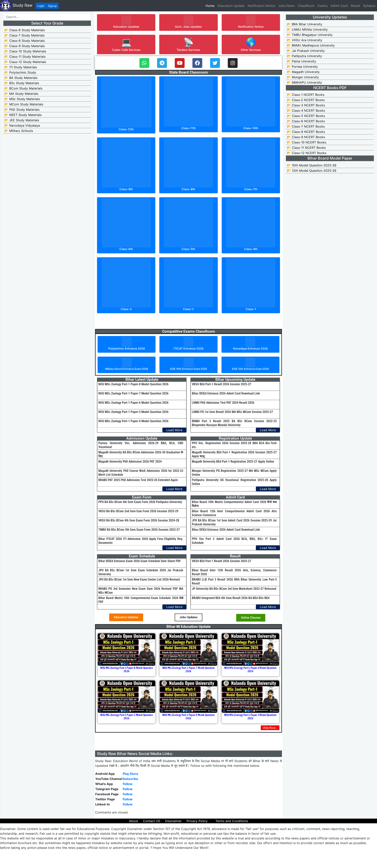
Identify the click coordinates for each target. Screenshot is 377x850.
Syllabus (369, 6)
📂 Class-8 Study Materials (24, 41)
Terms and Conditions (231, 821)
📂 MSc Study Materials (22, 99)
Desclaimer (173, 821)
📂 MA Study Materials (21, 94)
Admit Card (339, 6)
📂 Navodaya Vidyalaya (22, 125)
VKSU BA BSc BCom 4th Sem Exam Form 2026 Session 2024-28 (138, 520)
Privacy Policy (197, 821)
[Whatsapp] (144, 63)
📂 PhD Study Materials (21, 109)
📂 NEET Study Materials (23, 115)
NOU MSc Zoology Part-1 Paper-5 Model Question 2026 (133, 412)
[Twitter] (215, 63)
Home (211, 6)
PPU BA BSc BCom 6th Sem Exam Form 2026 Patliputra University (140, 502)
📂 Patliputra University (304, 56)
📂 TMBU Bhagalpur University (310, 35)
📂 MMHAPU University (304, 82)
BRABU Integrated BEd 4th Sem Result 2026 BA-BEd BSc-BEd (230, 598)
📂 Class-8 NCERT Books (306, 132)
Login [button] (40, 5)
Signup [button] (52, 5)
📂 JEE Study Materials (21, 120)
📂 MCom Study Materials (23, 104)
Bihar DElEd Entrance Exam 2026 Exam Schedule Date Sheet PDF (139, 561)
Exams (323, 6)
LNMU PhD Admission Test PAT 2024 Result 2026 (223, 402)
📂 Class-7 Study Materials (24, 35)
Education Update (231, 6)
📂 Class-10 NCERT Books (306, 142)
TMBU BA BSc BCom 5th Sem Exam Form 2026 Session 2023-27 (139, 529)
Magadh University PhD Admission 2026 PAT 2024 (130, 461)
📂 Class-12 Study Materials (25, 62)
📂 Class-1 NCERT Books (305, 95)
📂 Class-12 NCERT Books (306, 153)
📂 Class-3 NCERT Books (306, 105)
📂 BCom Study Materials (23, 88)
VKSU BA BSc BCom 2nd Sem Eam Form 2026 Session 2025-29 (138, 511)
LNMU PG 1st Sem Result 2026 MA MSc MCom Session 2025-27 (232, 412)
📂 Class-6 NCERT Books (306, 121)
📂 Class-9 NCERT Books (306, 137)
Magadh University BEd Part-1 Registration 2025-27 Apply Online (233, 461)
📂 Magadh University (303, 72)
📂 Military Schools (18, 131)
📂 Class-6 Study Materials (24, 30)
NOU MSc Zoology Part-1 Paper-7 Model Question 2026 (133, 393)
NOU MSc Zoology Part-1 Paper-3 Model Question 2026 (250, 716)
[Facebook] (197, 63)
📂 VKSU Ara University (304, 40)
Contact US (151, 821)
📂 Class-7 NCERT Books (306, 126)
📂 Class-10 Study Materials (25, 51)
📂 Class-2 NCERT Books (306, 100)
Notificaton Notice (261, 6)
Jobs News (286, 6)
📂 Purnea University (302, 66)
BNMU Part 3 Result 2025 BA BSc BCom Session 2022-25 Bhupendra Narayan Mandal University (234, 423)
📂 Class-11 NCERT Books (306, 148)
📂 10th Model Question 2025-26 (311, 165)
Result (355, 6)
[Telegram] (162, 63)
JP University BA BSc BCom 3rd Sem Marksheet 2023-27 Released (234, 589)
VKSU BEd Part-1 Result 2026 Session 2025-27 (221, 384)
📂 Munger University (303, 77)
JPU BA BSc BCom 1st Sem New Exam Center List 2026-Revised (139, 579)
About (133, 821)
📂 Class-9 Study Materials (24, 46)
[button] (126, 22)
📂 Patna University (301, 61)
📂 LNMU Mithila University (307, 29)
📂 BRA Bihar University (304, 24)
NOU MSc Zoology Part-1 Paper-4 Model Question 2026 (133, 421)
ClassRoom (306, 6)
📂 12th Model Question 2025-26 (311, 171)
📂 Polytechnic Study (20, 72)
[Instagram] (233, 63)
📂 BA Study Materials (21, 78)
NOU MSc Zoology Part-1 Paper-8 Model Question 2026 (133, 384)
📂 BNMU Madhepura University (311, 45)
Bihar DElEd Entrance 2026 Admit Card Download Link (226, 393)
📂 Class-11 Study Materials (25, 56)
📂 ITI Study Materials (20, 67)
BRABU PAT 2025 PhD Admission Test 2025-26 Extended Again (138, 480)
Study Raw (21, 5)
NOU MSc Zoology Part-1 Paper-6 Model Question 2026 (133, 402)
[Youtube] (180, 63)
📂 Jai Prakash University (306, 51)
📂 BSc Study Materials (21, 83)
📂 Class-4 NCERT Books (306, 110)
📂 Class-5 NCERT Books (306, 116)
